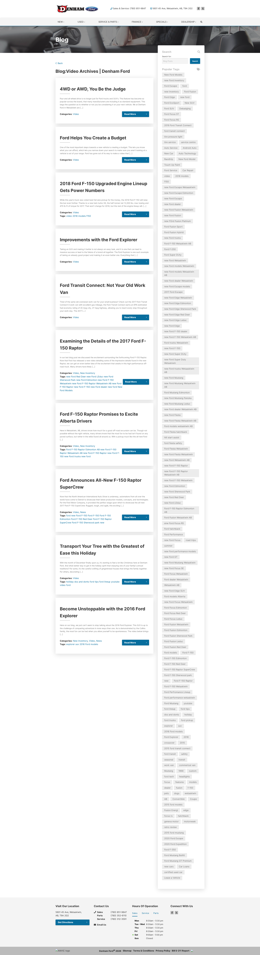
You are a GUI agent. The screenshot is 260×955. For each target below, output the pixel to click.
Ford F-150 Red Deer (81, 519)
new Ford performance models (180, 551)
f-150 (190, 787)
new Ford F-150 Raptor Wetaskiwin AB (91, 383)
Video (76, 114)
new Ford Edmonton (86, 380)
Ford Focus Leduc (173, 619)
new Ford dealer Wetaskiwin (178, 280)
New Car (168, 153)
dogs (176, 793)
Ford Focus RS (171, 119)
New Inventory (87, 373)
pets (166, 793)
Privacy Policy (163, 950)
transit (182, 759)
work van (169, 765)
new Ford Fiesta (172, 415)
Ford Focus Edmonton (175, 607)
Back (60, 63)
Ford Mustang (171, 703)
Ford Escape (170, 86)
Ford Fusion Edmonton (175, 630)
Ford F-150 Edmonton (175, 658)
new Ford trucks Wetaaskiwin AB (179, 370)
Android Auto (189, 148)
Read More (130, 114)
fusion (179, 787)
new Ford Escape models (177, 286)
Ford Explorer (171, 737)
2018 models (79, 216)
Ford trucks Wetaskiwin (176, 342)
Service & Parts (107, 21)
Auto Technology (187, 153)
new (102, 522)
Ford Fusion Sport (173, 226)
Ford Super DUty (172, 254)
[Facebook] (198, 8)
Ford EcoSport (171, 102)
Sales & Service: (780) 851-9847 (129, 8)
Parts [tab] (156, 913)
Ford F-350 (170, 849)
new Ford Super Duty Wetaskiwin (175, 361)
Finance (136, 21)
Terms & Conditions (143, 950)
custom (192, 770)
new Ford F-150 (82, 386)
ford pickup (187, 720)
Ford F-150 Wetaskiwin (176, 686)
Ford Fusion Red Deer (175, 647)
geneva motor (171, 821)
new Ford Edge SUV (174, 590)
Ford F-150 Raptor (183, 680)
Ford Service (170, 170)
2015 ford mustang (174, 832)
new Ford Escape (173, 198)
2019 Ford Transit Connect (177, 125)
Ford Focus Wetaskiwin (176, 573)
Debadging (185, 108)
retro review (170, 827)
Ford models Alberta (174, 596)
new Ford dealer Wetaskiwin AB (180, 409)
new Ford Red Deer (76, 376)
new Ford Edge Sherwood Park (180, 309)
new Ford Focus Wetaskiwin (178, 602)
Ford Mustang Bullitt (174, 855)
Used (81, 21)
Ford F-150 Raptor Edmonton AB (83, 449)
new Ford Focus (172, 540)
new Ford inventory (174, 80)
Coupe (193, 799)
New (60, 21)
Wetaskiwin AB (171, 585)
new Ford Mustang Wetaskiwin (179, 562)
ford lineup (104, 581)
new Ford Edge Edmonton (177, 303)
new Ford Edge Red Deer (177, 314)
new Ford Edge (172, 325)
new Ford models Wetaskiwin (179, 266)
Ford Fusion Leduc (173, 641)
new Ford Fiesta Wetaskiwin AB (180, 420)
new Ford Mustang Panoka (177, 398)
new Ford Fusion (172, 215)
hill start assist (171, 437)
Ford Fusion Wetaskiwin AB (178, 517)
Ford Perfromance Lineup (177, 692)
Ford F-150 (93, 515)
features (179, 782)
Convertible (179, 799)
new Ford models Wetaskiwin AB (179, 273)
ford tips (94, 581)
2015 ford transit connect (177, 748)
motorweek (190, 821)
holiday (70, 581)
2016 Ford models (89, 644)
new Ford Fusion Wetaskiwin (178, 209)
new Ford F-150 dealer (175, 331)
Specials (161, 21)
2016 (186, 737)
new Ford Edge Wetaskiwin (178, 297)
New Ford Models (173, 74)
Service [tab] (145, 913)
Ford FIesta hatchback (175, 432)
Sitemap (127, 950)
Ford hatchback (172, 528)
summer (168, 545)
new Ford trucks (72, 456)
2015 (182, 742)
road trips (191, 540)
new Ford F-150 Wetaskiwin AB (180, 337)
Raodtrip (168, 159)
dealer (167, 787)
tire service (170, 142)
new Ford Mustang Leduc (177, 403)
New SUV (189, 102)
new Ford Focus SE (174, 568)
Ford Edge (169, 97)
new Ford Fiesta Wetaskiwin (178, 454)
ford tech (169, 776)
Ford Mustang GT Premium (178, 860)
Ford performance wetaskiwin (179, 697)
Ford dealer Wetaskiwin (176, 579)
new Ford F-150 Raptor (95, 453)
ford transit (170, 754)
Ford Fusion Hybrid (174, 232)
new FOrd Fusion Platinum (177, 221)
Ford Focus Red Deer (175, 613)
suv (77, 644)
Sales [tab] (134, 913)
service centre (188, 142)
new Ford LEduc (95, 376)
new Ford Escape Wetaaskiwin (179, 187)
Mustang (168, 770)
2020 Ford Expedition (175, 844)
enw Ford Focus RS (174, 523)
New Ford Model (186, 159)
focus (167, 782)
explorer (70, 644)
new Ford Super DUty (175, 354)
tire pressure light (173, 136)
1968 (180, 770)
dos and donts (81, 581)
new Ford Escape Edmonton (178, 193)
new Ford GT (170, 557)
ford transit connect (174, 131)
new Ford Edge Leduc (175, 320)
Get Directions (65, 922)
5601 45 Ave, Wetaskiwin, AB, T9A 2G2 (172, 8)
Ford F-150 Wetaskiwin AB (177, 243)
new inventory (171, 91)
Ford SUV (169, 108)
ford (68, 515)
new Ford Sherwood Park (177, 491)
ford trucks (170, 720)
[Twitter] (202, 8)
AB (165, 799)
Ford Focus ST (171, 114)
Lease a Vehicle (172, 877)
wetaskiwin (190, 793)
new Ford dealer (99, 386)
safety (184, 754)
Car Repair (188, 170)
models (193, 782)
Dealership (188, 21)
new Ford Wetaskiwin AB (176, 460)
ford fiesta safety (173, 443)
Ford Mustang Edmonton (177, 392)
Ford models (170, 652)
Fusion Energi (171, 810)
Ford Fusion (190, 91)
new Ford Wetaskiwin (175, 260)
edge (185, 810)
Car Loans (184, 866)
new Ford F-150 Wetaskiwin (178, 480)
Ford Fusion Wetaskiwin (176, 624)
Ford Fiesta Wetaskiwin (176, 448)
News (83, 512)
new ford (112, 386)
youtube (115, 581)
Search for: (166, 56)
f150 (88, 216)
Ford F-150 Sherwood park (85, 522)
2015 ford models (173, 804)
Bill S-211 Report (180, 950)
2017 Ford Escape (173, 292)
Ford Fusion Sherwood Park (178, 635)
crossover (169, 742)
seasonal (168, 759)
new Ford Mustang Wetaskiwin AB (179, 385)
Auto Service (170, 148)
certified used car (173, 872)
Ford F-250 (170, 249)
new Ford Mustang (173, 377)
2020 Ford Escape (173, 838)
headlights (184, 776)
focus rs (168, 816)
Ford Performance (173, 534)
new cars (168, 866)
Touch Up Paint (172, 164)
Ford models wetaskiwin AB (178, 426)
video (69, 216)
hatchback (183, 816)
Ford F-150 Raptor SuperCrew (179, 669)
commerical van (187, 765)
